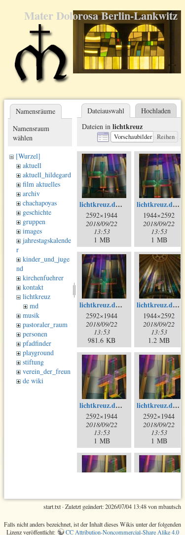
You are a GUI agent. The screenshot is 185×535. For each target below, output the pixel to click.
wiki (37, 380)
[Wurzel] (28, 156)
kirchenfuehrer (43, 277)
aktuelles (48, 184)
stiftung (33, 362)
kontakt (33, 287)
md (34, 305)
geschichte (37, 212)
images (32, 230)
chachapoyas (40, 202)
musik (31, 315)
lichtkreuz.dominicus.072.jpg (122, 405)
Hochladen (156, 110)
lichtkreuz (36, 296)
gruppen (34, 221)
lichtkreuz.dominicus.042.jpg (122, 204)
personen (35, 333)
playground (38, 352)
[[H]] (40, 58)
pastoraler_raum (45, 324)
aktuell (32, 165)
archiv (31, 193)
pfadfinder (37, 343)
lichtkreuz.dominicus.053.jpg (122, 305)
